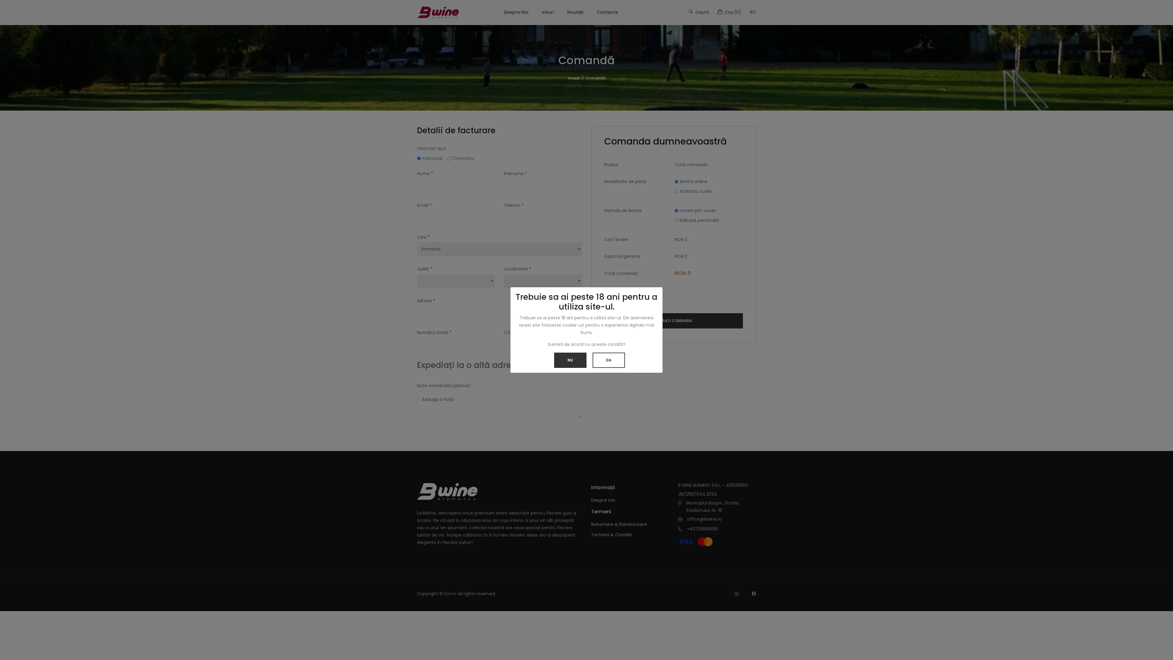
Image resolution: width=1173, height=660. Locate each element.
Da (609, 360)
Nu (570, 360)
